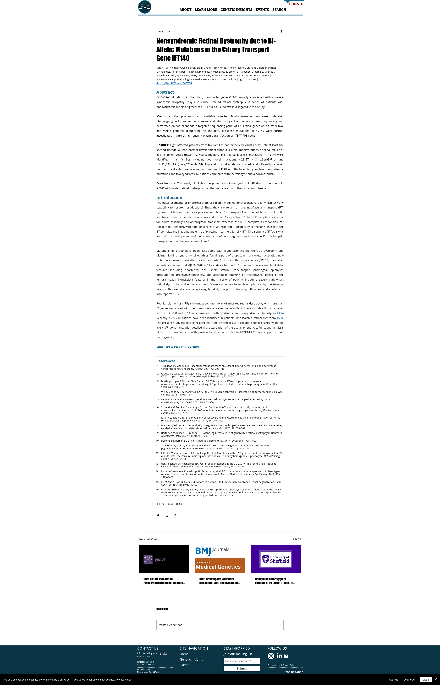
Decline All (409, 679)
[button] (185, 9)
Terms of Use (274, 665)
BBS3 (179, 503)
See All (297, 538)
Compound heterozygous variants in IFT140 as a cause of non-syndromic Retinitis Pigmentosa (274, 581)
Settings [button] (393, 679)
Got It (426, 679)
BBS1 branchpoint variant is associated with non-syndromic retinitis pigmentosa (219, 581)
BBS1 (170, 503)
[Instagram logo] (271, 656)
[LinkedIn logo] (279, 656)
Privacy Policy (289, 665)
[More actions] (281, 31)
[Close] (436, 679)
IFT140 (160, 503)
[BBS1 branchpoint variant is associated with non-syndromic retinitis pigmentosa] (220, 559)
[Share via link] (175, 515)
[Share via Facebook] (158, 515)
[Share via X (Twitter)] (166, 515)
